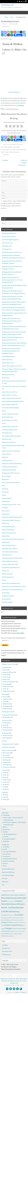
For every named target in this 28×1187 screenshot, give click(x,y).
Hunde (4, 772)
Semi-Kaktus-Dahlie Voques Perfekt (12, 517)
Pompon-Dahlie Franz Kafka (10, 426)
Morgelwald (14, 922)
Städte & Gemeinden (7, 750)
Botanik (4, 694)
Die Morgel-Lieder (7, 711)
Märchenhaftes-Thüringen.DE (8, 979)
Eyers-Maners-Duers (10, 901)
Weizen (4, 580)
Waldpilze (5, 160)
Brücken (5, 670)
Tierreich (4, 770)
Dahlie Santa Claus (7, 359)
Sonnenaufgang (8, 147)
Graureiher (5, 507)
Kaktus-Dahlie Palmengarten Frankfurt (13, 401)
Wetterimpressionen (21, 149)
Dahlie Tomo (5, 523)
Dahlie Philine (6, 536)
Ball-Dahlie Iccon (7, 433)
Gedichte (6, 836)
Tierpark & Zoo (7, 686)
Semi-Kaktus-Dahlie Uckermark (11, 520)
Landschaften (5, 733)
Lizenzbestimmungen (8, 875)
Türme (4, 689)
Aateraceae (5, 895)
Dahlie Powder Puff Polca (9, 533)
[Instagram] (20, 1)
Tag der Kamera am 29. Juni (9, 392)
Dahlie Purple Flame (7, 417)
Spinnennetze (5, 514)
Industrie (5, 679)
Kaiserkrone (5, 492)
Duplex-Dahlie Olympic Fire (10, 404)
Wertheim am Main (7, 602)
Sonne (11, 17)
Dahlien (4, 901)
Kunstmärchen (4, 917)
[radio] (6, 126)
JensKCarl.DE (14, 964)
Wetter (6, 17)
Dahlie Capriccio (6, 454)
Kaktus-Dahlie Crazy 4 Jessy (10, 420)
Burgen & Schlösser (8, 672)
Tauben (5, 784)
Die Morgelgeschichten (8, 356)
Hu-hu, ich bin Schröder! (9, 236)
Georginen (18, 901)
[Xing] (26, 1)
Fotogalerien (5, 844)
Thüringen (12, 931)
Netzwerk (4, 878)
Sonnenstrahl (16, 147)
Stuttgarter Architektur (17, 928)
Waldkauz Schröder (18, 933)
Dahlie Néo (5, 457)
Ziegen (5, 789)
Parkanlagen (6, 684)
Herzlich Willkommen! (8, 869)
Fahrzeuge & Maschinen (8, 715)
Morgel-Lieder (10, 920)
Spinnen (5, 782)
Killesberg (15, 912)
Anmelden (5, 945)
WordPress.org (6, 954)
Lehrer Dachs (9, 917)
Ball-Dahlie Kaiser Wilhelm (9, 548)
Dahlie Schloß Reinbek (8, 530)
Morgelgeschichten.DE (15, 981)
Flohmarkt (5, 489)
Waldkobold (3, 936)
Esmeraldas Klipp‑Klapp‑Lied (10, 239)
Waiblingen (6, 764)
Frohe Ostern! (6, 378)
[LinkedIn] (22, 1)
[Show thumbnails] (14, 92)
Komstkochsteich (5, 915)
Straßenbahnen (7, 717)
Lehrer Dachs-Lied (7, 243)
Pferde (4, 777)
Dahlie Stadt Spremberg (8, 526)
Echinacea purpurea (7, 574)
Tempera (17, 992)
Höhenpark (21, 904)
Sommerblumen (16, 925)
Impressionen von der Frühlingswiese (12, 589)
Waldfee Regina (11, 933)
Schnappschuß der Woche (10, 858)
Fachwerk (5, 677)
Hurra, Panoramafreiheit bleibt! (10, 482)
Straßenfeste (6, 727)
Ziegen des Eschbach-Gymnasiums (22, 162)
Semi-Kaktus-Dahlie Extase (9, 430)
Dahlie (24, 898)
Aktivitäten (5, 813)
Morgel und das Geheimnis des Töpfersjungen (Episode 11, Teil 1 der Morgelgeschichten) (12, 280)
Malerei (5, 827)
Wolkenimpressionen (14, 152)
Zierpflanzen (6, 708)
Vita (3, 885)
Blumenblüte (5, 898)
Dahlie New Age (6, 439)
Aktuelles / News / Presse (9, 664)
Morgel (6, 920)
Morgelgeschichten (6, 922)
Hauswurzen (5, 570)
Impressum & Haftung (8, 872)
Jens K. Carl (6, 144)
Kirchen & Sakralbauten (9, 681)
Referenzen (5, 881)
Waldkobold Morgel (10, 936)
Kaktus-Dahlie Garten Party (9, 561)
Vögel (4, 787)
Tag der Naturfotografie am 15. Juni (12, 366)
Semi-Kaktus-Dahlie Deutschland (11, 436)
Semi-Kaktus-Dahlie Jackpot (10, 552)
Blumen (5, 697)
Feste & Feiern (6, 720)
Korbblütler (19, 915)
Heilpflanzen (6, 704)
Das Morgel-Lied (7, 249)
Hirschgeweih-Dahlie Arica (9, 467)
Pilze (3, 741)
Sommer (7, 925)
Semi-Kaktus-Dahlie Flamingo (10, 407)
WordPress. (23, 992)
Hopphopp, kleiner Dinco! (9, 233)
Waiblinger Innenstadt (8, 596)
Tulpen (4, 495)
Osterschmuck (6, 593)
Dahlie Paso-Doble (7, 460)
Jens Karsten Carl (7, 5)
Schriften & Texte (7, 747)
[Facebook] (17, 1)
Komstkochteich (12, 915)
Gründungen (6, 815)
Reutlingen (6, 760)
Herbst (3, 904)
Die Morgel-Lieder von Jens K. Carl (12, 252)
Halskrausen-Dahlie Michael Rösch (12, 463)
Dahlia (19, 898)
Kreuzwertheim (6, 599)
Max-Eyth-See (6, 511)
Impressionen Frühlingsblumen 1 (11, 583)
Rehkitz (18, 922)
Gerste (4, 423)
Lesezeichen (6, 154)
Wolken (6, 152)
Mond (4, 794)
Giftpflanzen (6, 699)
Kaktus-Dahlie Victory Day (9, 395)
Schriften (5, 832)
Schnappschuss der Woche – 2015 (11, 504)
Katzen (5, 775)
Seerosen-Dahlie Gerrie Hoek (10, 414)
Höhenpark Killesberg (8, 374)
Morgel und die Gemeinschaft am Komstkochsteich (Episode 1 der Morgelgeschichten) (11, 351)
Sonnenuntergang (5, 149)
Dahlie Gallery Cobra (8, 363)
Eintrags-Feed (6, 948)
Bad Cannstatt (6, 753)
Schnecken (6, 779)
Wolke (2, 152)
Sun (11, 149)
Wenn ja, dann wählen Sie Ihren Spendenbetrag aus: (13, 638)
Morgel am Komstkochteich (18, 920)
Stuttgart (5, 762)
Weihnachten (6, 730)
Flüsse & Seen (7, 735)
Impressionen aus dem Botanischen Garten (13, 586)
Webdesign (6, 841)
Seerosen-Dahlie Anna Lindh (10, 564)
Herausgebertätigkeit (9, 839)
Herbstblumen (11, 904)
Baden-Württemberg (20, 895)
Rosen (3, 485)
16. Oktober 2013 (13, 24)
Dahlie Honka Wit (7, 555)
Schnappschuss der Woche (9, 744)
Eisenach (5, 755)
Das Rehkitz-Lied (7, 246)
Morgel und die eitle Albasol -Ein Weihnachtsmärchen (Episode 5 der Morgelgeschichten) (11, 321)
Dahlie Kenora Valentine (9, 442)
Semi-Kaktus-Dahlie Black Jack (11, 567)
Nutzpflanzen (6, 706)
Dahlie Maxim (6, 542)
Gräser (4, 701)
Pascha (4, 411)
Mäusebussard (6, 501)
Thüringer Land (17, 931)
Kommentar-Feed (7, 951)
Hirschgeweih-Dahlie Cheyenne (11, 473)
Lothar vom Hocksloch (16, 917)
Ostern (4, 725)
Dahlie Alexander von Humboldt (11, 451)
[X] (24, 1)
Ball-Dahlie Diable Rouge (9, 470)
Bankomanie (5, 479)
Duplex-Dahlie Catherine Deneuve (11, 398)
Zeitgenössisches (7, 691)
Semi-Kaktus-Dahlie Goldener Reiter (12, 558)
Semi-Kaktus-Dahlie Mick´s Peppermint (13, 539)
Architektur (5, 667)
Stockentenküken (7, 498)
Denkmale (5, 674)
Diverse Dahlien (6, 476)
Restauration (6, 829)
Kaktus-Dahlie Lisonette (9, 545)
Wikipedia (21, 105)
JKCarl (4, 24)
